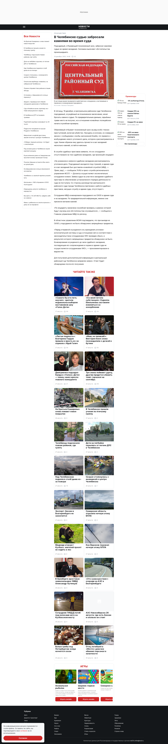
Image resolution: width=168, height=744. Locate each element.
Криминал (57, 720)
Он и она (57, 726)
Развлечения (88, 728)
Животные (87, 718)
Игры (84, 666)
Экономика (58, 734)
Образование (119, 723)
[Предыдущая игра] (56, 676)
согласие (24, 731)
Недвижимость (89, 723)
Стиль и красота (89, 731)
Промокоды (131, 96)
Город (117, 715)
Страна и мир (119, 731)
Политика (118, 726)
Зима (26, 720)
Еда (55, 718)
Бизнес (56, 715)
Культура (87, 720)
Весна (86, 715)
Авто (25, 715)
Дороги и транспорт (30, 718)
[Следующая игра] (111, 676)
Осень (86, 726)
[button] (131, 104)
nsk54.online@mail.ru (137, 740)
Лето (116, 720)
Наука (56, 723)
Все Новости (32, 36)
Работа (56, 728)
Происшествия (60, 33)
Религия (117, 728)
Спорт (56, 731)
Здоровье (118, 718)
